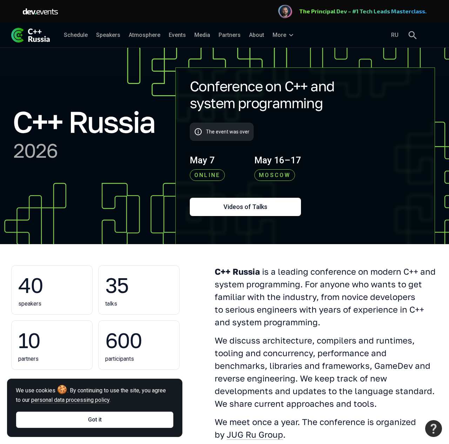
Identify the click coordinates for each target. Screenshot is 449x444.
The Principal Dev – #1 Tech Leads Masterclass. (363, 11)
